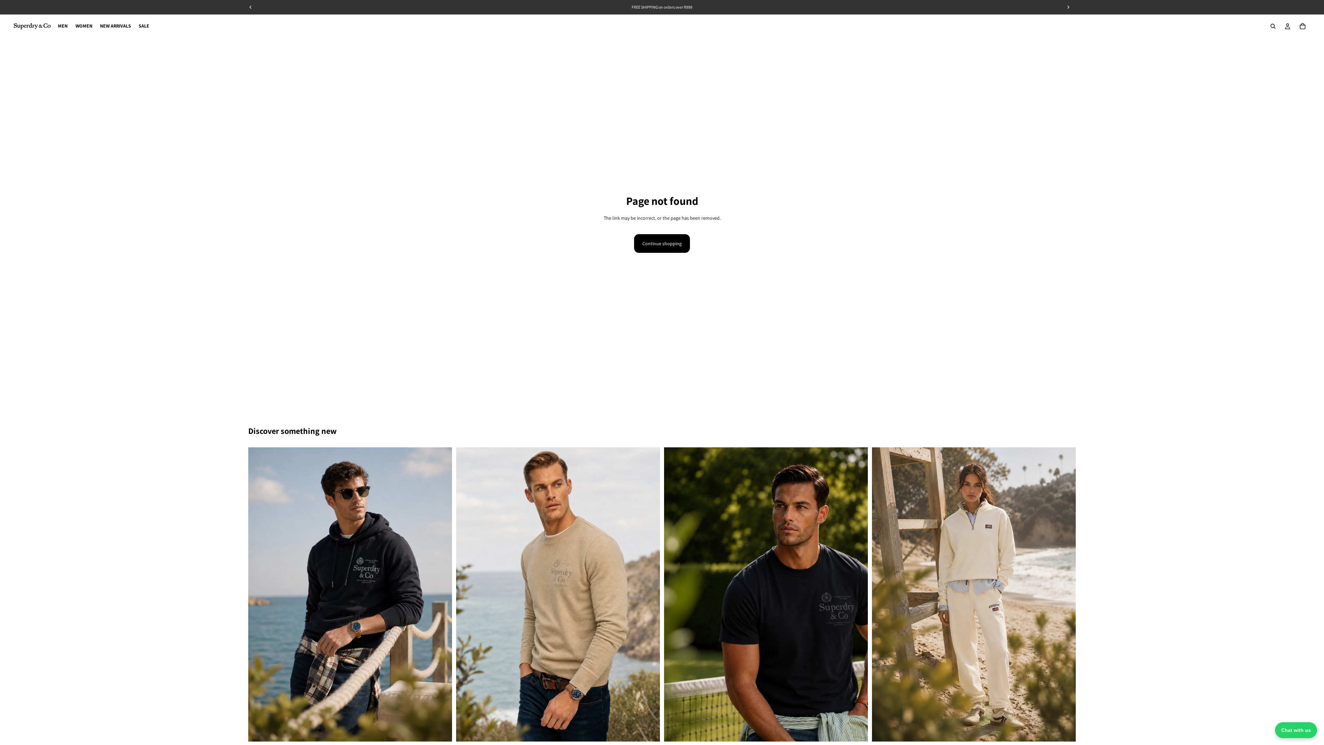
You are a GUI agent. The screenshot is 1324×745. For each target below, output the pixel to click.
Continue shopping (662, 243)
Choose (447, 731)
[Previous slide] (258, 594)
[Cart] (1302, 26)
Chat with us (1296, 730)
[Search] (1273, 26)
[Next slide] (441, 594)
